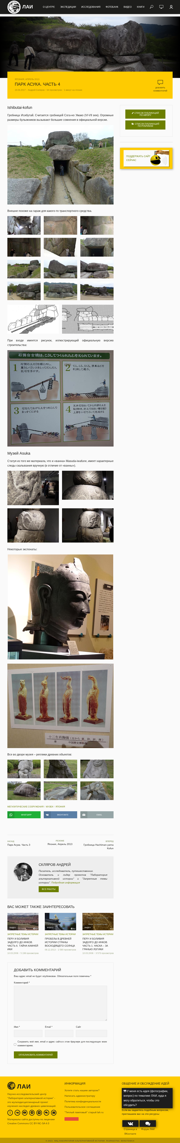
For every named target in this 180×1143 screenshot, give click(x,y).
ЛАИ (27, 6)
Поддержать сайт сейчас (138, 158)
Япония (60, 806)
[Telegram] (32, 1112)
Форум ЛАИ (148, 1129)
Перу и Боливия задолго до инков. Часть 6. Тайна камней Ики (22, 944)
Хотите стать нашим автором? (82, 1090)
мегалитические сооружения (25, 806)
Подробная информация (65, 882)
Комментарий (22, 982)
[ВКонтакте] (17, 1112)
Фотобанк (112, 7)
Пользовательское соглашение (82, 1106)
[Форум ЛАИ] (46, 1112)
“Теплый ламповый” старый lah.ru (84, 1112)
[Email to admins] (53, 1112)
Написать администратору (80, 1095)
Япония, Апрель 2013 (27, 79)
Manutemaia (127, 1141)
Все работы (49, 889)
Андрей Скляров (36, 90)
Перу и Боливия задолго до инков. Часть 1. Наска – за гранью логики (95, 944)
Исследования (90, 7)
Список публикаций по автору (146, 114)
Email (48, 1027)
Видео (128, 7)
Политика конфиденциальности (83, 1101)
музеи (49, 806)
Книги (140, 7)
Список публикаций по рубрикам (147, 125)
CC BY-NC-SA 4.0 (39, 1123)
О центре (49, 7)
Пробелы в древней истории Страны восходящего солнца (60, 942)
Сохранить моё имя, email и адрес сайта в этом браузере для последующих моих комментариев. (62, 1043)
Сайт (78, 1027)
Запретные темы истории (22, 934)
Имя (17, 1027)
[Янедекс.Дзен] (39, 1112)
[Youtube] (24, 1112)
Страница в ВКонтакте (130, 1131)
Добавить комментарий (160, 89)
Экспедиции (68, 7)
